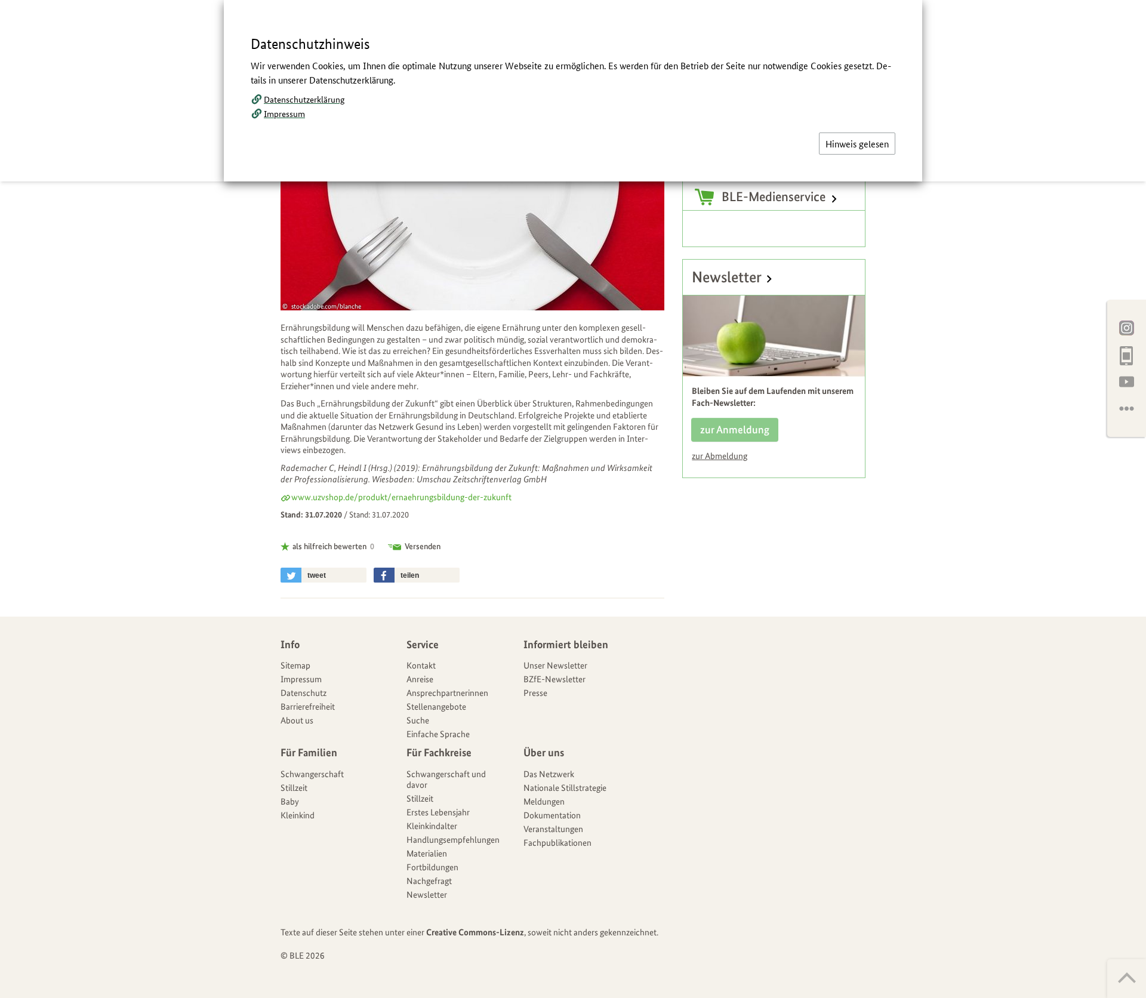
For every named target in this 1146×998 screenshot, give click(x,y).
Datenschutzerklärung (304, 99)
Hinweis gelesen (857, 143)
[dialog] (573, 499)
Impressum (284, 113)
